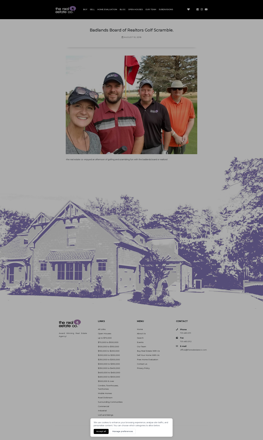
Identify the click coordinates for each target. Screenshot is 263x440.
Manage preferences (122, 431)
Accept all (101, 431)
